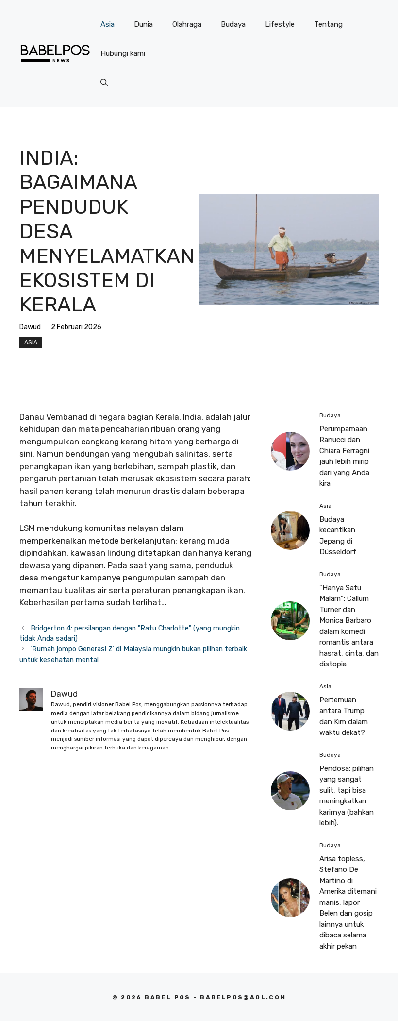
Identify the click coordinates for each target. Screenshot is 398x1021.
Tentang (328, 24)
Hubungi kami (122, 53)
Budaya (233, 24)
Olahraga (186, 24)
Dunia (143, 24)
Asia (107, 24)
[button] (104, 82)
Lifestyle (280, 24)
